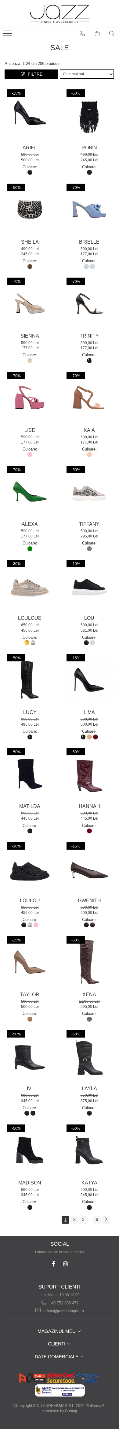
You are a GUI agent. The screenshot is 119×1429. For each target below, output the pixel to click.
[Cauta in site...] (112, 34)
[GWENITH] (89, 868)
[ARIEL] (29, 115)
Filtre (33, 74)
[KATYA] (89, 1150)
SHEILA (30, 242)
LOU (89, 618)
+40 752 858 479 (63, 1303)
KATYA (89, 1182)
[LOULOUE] (29, 585)
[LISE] (29, 398)
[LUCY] (29, 680)
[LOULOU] (29, 868)
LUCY (30, 712)
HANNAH (89, 806)
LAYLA (89, 1088)
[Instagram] (65, 1264)
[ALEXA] (29, 491)
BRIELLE (89, 242)
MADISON (29, 1182)
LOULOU (30, 900)
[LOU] (89, 585)
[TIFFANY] (89, 491)
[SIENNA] (29, 303)
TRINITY (89, 336)
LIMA (89, 712)
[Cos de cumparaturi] (97, 34)
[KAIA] (89, 398)
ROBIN (89, 147)
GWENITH (89, 900)
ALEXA (30, 524)
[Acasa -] (59, 14)
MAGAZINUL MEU (57, 1331)
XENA (89, 994)
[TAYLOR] (29, 962)
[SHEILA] (29, 209)
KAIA (89, 430)
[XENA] (89, 962)
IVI (30, 1088)
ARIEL (30, 147)
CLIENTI (57, 1343)
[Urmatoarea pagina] (106, 1220)
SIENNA (29, 336)
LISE (29, 430)
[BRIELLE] (89, 209)
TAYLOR (29, 994)
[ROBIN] (89, 115)
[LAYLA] (89, 1056)
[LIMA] (89, 680)
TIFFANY (89, 524)
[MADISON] (29, 1150)
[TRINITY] (89, 303)
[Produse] (8, 35)
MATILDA (29, 806)
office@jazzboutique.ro (63, 1310)
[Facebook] (53, 1264)
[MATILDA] (29, 774)
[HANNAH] (89, 774)
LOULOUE (29, 618)
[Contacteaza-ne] (82, 34)
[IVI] (29, 1056)
